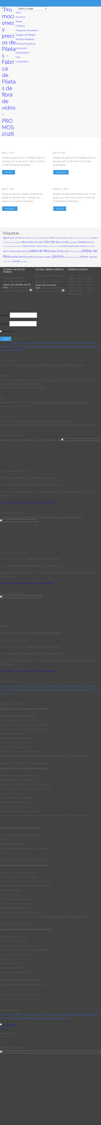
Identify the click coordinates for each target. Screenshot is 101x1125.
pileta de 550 (79, 246)
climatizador (44, 238)
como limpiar (78, 238)
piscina (58, 256)
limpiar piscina (17, 246)
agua (6, 237)
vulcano (16, 261)
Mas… (18, 57)
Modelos (20, 26)
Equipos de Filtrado (25, 35)
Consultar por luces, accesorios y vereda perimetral (28, 502)
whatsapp (24, 261)
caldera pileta (35, 238)
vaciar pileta (7, 261)
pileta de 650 (9, 251)
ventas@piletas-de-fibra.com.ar (20, 288)
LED (92, 242)
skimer (84, 256)
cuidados (94, 238)
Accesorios (21, 48)
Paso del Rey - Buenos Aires (14, 281)
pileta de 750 (23, 251)
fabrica (25, 242)
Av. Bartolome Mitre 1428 (13, 278)
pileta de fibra (40, 251)
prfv (65, 257)
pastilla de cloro (53, 246)
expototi (18, 242)
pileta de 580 (90, 246)
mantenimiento (29, 246)
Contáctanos (22, 61)
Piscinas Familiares (25, 39)
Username (4, 315)
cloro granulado (62, 238)
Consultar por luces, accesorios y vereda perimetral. (26, 583)
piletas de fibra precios (24, 256)
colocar (71, 238)
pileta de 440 (67, 246)
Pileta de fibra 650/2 (18, 148)
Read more (61, 172)
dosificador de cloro (9, 242)
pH (59, 246)
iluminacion (72, 242)
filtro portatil (62, 242)
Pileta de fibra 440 (67, 184)
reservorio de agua (73, 257)
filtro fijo (49, 242)
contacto (86, 238)
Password (4, 324)
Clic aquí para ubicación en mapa (16, 291)
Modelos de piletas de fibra (22, 184)
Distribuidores (22, 52)
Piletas (19, 21)
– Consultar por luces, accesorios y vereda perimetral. (28, 671)
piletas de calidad (75, 251)
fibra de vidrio (37, 242)
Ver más (8, 172)
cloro (52, 237)
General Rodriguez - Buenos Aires (49, 282)
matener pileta (41, 246)
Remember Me (8, 331)
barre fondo (25, 238)
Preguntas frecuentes (27, 30)
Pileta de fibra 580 (67, 148)
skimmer (93, 257)
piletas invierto (44, 257)
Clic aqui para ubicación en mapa (48, 291)
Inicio (18, 12)
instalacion (84, 242)
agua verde (15, 237)
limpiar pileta (7, 246)
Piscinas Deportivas (25, 43)
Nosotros (20, 17)
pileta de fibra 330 (59, 251)
